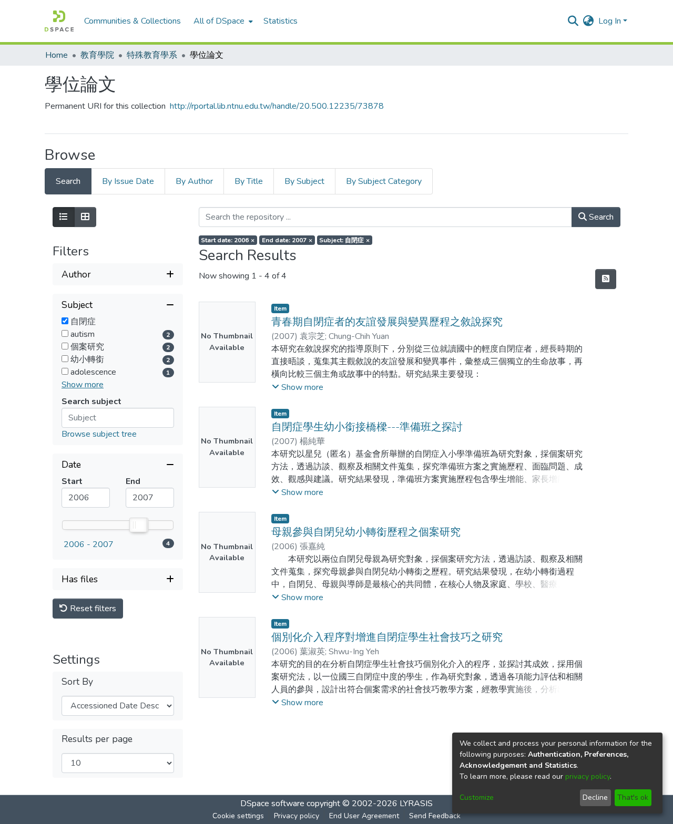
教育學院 (97, 55)
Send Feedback (435, 816)
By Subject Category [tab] (384, 181)
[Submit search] (573, 21)
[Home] (59, 21)
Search (600, 217)
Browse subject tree (99, 434)
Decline (595, 797)
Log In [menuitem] (609, 21)
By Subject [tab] (304, 181)
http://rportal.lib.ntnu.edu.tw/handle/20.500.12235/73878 (277, 106)
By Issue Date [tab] (128, 181)
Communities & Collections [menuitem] (132, 21)
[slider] (138, 525)
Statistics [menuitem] (280, 21)
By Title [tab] (248, 181)
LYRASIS (416, 803)
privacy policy (587, 776)
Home (56, 55)
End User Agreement (364, 816)
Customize (477, 797)
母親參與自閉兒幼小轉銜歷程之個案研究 (366, 532)
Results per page (97, 739)
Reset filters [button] (92, 608)
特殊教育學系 (152, 55)
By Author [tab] (194, 181)
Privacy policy (296, 816)
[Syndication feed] (605, 279)
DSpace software (272, 803)
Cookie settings (238, 816)
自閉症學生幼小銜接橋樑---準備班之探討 (367, 427)
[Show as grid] (85, 217)
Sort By (77, 681)
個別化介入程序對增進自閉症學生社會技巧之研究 (387, 637)
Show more (83, 384)
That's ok (632, 797)
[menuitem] (222, 21)
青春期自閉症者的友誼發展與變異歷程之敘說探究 (387, 322)
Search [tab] (68, 181)
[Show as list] (64, 217)
